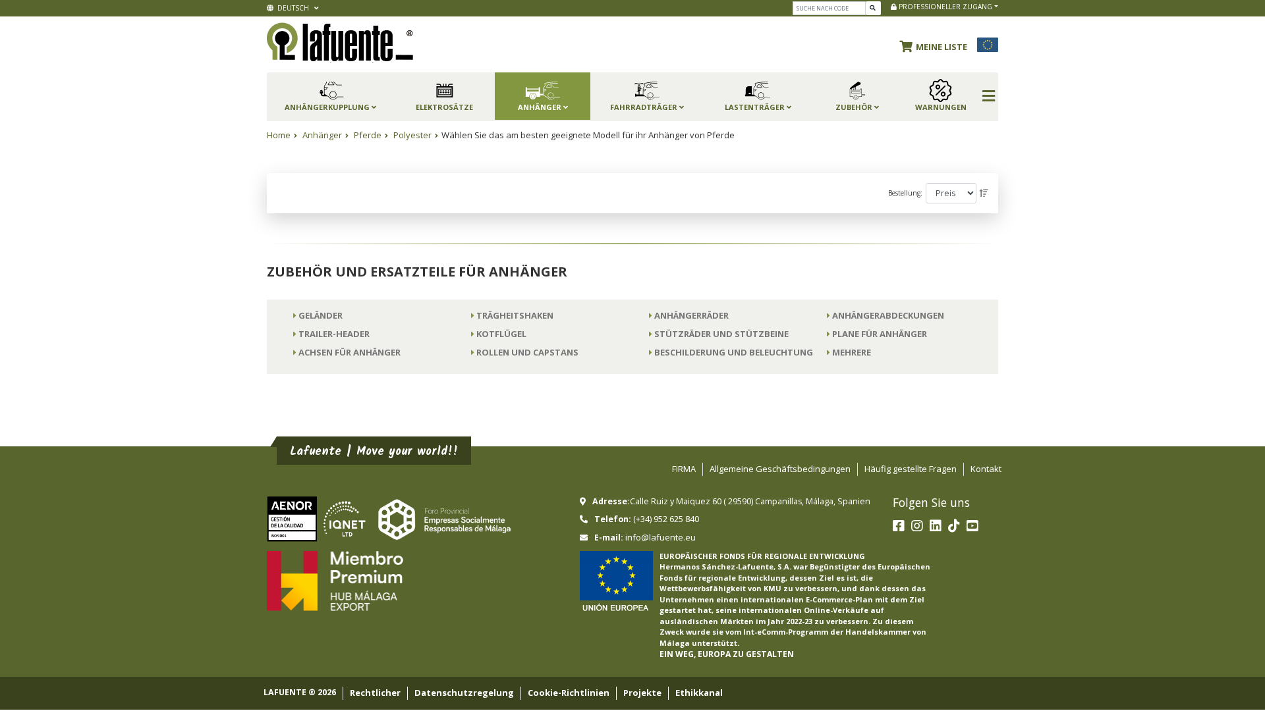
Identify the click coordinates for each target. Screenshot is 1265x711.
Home (279, 135)
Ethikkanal (699, 692)
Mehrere (851, 352)
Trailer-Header (334, 334)
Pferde (367, 135)
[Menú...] (988, 97)
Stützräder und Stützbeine (721, 334)
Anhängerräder (691, 315)
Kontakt (985, 469)
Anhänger (322, 135)
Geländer (320, 315)
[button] (937, 44)
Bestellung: (905, 193)
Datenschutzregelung (464, 692)
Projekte (642, 692)
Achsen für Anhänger (349, 352)
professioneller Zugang (944, 6)
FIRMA (684, 469)
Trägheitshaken (514, 315)
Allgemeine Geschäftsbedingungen (780, 469)
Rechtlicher (375, 692)
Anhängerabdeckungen (888, 315)
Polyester (412, 135)
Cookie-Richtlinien (568, 692)
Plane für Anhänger (879, 334)
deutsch (292, 8)
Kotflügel (501, 334)
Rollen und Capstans (527, 352)
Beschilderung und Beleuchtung (733, 352)
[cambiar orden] (984, 193)
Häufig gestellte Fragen (910, 469)
